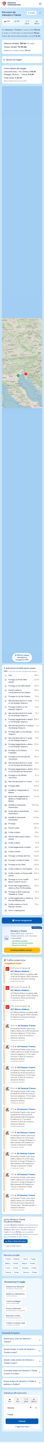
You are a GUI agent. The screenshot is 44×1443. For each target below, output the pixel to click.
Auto (10, 1400)
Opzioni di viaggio (14, 60)
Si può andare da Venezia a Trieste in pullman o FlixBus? (22, 1382)
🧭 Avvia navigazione (22, 920)
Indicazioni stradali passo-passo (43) (20, 669)
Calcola (22, 1421)
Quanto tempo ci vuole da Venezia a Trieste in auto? (22, 1350)
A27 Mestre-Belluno (20, 971)
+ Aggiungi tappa (22, 1427)
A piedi (26, 1400)
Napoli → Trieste (28, 1263)
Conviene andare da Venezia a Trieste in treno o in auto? (22, 1372)
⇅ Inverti (31, 13)
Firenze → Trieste (12, 1272)
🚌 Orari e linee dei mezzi (15, 1241)
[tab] (7, 22)
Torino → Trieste (11, 1268)
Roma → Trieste (29, 1259)
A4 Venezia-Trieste (27, 1025)
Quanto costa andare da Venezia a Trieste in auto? (22, 1361)
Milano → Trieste (11, 1263)
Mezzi (34, 1400)
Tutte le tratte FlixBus (13, 1246)
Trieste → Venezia (12, 1259)
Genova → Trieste (30, 1272)
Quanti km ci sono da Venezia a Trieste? (22, 1340)
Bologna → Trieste (29, 1268)
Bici (17, 1400)
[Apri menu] (40, 3)
